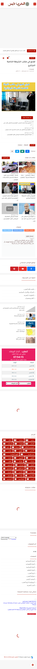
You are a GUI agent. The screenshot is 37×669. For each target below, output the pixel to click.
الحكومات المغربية (29, 295)
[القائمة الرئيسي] (34, 4)
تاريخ (6, 447)
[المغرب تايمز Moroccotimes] (18, 4)
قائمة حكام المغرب (29, 289)
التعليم (30, 458)
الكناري (19, 472)
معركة (18, 461)
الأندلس (30, 450)
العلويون (19, 458)
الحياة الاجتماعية (30, 561)
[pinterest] (14, 269)
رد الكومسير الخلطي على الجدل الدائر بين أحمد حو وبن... (18, 129)
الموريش (8, 475)
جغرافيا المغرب (31, 576)
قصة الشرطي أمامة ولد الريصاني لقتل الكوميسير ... (19, 134)
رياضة (30, 440)
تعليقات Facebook (18, 230)
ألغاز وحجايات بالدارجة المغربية (17, 323)
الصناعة (20, 465)
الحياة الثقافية (31, 570)
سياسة (20, 145)
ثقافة (7, 440)
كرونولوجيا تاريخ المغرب (28, 582)
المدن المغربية (31, 585)
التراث (7, 458)
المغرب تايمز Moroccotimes (11, 657)
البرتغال (30, 468)
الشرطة (32, 58)
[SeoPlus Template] (32, 657)
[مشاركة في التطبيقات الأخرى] (12, 151)
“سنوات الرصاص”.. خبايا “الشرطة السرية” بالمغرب (27, 176)
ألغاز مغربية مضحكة (19, 316)
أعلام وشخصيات (29, 298)
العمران (8, 472)
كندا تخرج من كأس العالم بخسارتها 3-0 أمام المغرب (22, 609)
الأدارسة (30, 475)
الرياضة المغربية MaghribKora (28, 608)
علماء (19, 475)
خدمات (29, 461)
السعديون (8, 479)
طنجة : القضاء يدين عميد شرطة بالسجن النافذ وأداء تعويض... (10, 178)
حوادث (8, 450)
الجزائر (30, 443)
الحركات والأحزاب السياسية (26, 292)
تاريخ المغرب (31, 573)
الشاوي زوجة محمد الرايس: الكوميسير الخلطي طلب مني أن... (10, 198)
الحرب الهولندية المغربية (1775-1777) (15, 51)
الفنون (19, 450)
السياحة (8, 443)
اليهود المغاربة (11, 454)
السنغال (30, 472)
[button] (27, 151)
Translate (13, 539)
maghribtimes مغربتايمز (29, 601)
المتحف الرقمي (30, 579)
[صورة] (30, 309)
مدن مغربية (27, 454)
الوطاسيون (19, 479)
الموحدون (8, 468)
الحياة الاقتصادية (30, 564)
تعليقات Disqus (7, 230)
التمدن (31, 479)
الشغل (30, 465)
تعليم (7, 461)
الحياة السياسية (30, 567)
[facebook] (31, 269)
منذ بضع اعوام (27, 121)
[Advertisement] (18, 28)
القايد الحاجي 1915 (20, 339)
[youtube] (23, 269)
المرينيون (8, 465)
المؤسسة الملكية (28, 447)
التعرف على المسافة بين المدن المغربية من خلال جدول (14, 309)
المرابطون (19, 468)
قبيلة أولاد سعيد (20, 331)
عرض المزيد (6, 157)
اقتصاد (19, 443)
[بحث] (2, 4)
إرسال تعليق (29, 236)
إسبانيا (15, 447)
